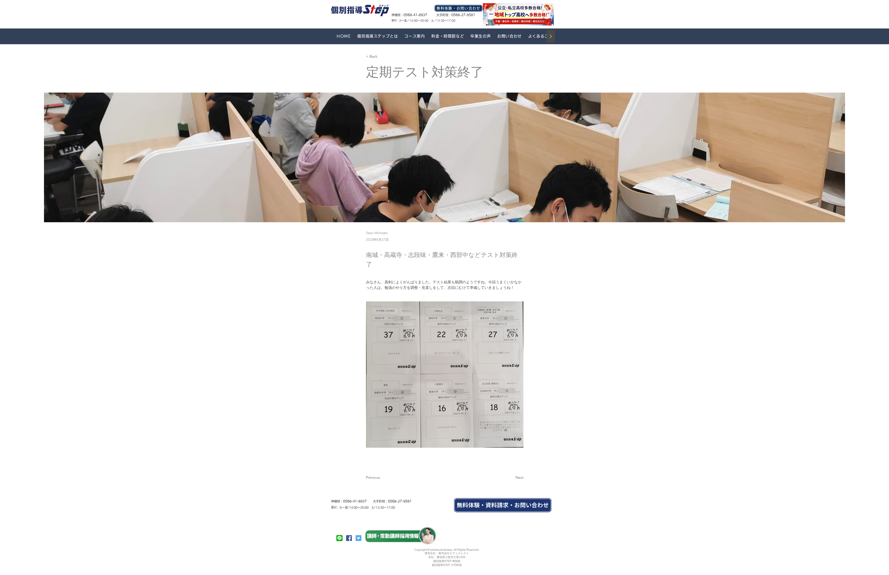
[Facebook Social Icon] (349, 538)
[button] (414, 36)
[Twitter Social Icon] (358, 538)
